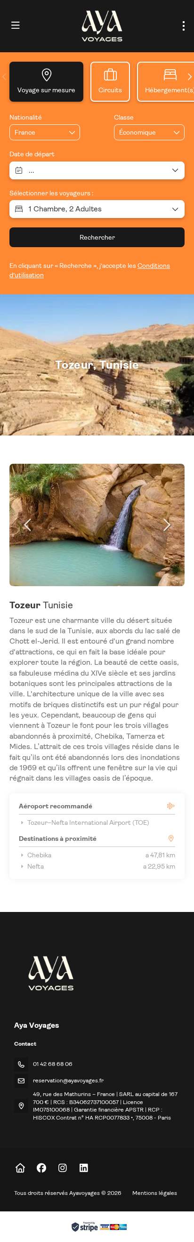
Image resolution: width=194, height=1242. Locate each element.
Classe (124, 117)
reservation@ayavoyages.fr (68, 1080)
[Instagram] (62, 1168)
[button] (4, 76)
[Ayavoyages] (50, 973)
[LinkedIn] (83, 1168)
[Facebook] (41, 1168)
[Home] (20, 1168)
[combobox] (38, 132)
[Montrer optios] (72, 132)
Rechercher (97, 237)
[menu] (183, 26)
